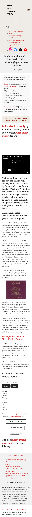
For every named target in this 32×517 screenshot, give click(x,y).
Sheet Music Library (16, 455)
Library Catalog (16, 416)
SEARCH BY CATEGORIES (16, 421)
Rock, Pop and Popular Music (16, 510)
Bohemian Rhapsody (13, 126)
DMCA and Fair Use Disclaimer (15, 469)
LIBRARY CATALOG (16, 428)
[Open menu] (16, 21)
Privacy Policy (10, 471)
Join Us (8, 118)
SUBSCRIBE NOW (16, 434)
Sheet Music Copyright (13, 466)
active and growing (11, 86)
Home (4, 510)
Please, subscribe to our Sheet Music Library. (13, 337)
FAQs (24, 120)
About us (8, 462)
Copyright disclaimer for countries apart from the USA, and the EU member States (16, 476)
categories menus (19, 414)
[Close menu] (7, 27)
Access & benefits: (10, 107)
